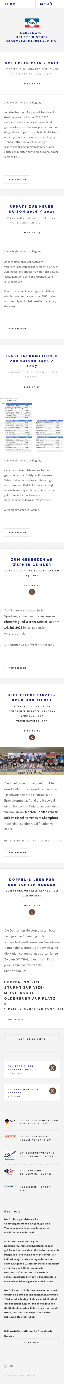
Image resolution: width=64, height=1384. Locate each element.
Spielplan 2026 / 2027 (32, 63)
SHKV (10, 4)
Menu (58, 4)
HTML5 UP (30, 1376)
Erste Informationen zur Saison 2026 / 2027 (32, 361)
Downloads (32, 1342)
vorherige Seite (32, 1039)
